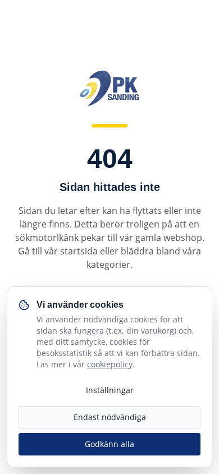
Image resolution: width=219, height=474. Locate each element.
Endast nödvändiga (110, 417)
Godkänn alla (109, 444)
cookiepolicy (110, 364)
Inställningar (110, 390)
